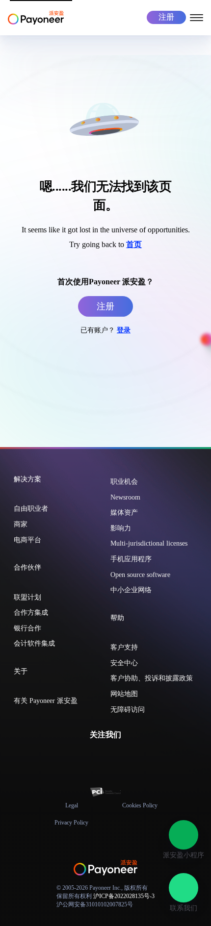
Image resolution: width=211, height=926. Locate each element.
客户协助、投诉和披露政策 (151, 678)
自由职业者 (31, 508)
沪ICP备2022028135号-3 (124, 896)
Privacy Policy (71, 822)
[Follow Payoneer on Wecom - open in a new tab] (98, 756)
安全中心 (124, 663)
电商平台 (27, 540)
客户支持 (124, 647)
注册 (166, 17)
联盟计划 (27, 597)
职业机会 (124, 481)
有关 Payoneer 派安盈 (46, 700)
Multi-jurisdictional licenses (148, 543)
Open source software (140, 574)
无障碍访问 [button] (127, 709)
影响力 (120, 528)
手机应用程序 (131, 559)
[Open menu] (196, 17)
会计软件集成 (34, 643)
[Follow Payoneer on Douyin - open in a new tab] (113, 756)
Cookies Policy (140, 805)
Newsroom (125, 497)
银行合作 (27, 628)
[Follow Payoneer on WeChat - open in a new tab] (82, 756)
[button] (183, 835)
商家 (20, 524)
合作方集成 (31, 612)
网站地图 (124, 694)
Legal (71, 805)
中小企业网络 (131, 590)
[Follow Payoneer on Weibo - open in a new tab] (129, 756)
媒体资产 (124, 512)
